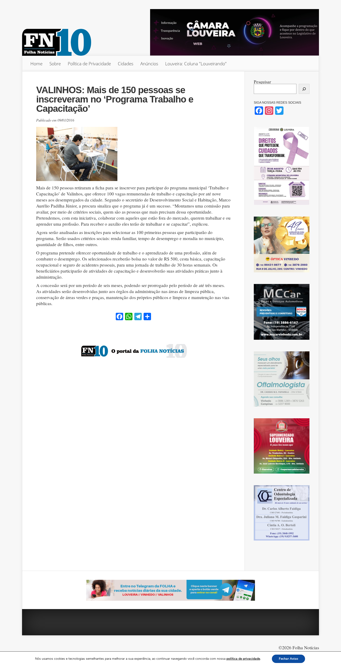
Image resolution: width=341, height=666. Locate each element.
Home (36, 63)
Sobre (55, 63)
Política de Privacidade (89, 63)
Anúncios (149, 63)
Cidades (125, 63)
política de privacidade (243, 658)
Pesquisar (262, 82)
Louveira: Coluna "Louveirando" (196, 63)
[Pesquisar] (304, 89)
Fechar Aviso (288, 658)
